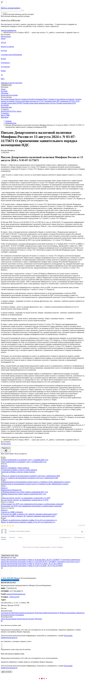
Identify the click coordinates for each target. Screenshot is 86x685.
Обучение (38, 619)
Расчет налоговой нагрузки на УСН (29, 101)
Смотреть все (6, 85)
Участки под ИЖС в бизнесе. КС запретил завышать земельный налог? (28, 516)
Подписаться (6, 36)
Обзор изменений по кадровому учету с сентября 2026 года (23, 462)
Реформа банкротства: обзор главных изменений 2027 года (23, 494)
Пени (45, 99)
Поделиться (6, 448)
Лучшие (12, 537)
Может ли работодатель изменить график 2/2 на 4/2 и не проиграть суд (28, 522)
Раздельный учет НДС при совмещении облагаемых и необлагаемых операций (31, 506)
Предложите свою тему (10, 555)
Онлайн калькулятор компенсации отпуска (39, 103)
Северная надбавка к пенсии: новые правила (18, 472)
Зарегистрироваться (8, 30)
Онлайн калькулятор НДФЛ (11, 103)
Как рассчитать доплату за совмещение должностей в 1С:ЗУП (24, 500)
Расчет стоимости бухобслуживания (29, 99)
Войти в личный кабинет (10, 8)
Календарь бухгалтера (25, 619)
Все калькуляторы (8, 99)
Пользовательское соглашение (12, 615)
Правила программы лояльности (72, 613)
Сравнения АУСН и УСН (69, 101)
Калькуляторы (11, 619)
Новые (3, 537)
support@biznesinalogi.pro (15, 594)
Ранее (20, 537)
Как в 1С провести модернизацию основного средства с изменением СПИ (29, 478)
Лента (3, 38)
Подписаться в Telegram (10, 580)
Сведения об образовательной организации (17, 613)
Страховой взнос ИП (51, 101)
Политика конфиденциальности (47, 613)
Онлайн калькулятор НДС (66, 103)
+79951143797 (14, 597)
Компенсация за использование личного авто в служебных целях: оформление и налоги (34, 484)
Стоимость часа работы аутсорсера (61, 99)
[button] (43, 97)
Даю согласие (6, 672)
